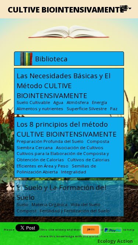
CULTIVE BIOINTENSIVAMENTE (68, 9)
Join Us (90, 229)
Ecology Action (115, 241)
